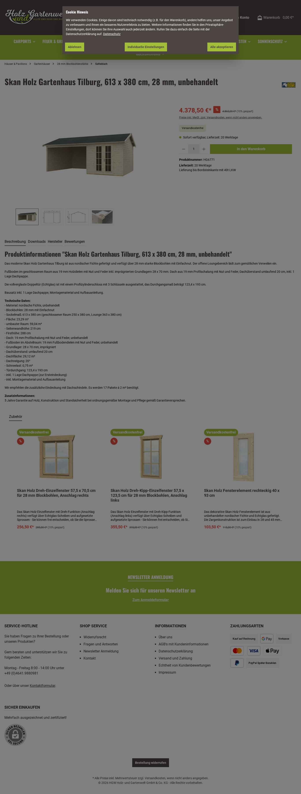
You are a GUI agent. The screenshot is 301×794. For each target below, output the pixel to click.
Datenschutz (112, 34)
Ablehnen (74, 47)
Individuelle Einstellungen (146, 47)
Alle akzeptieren (221, 47)
